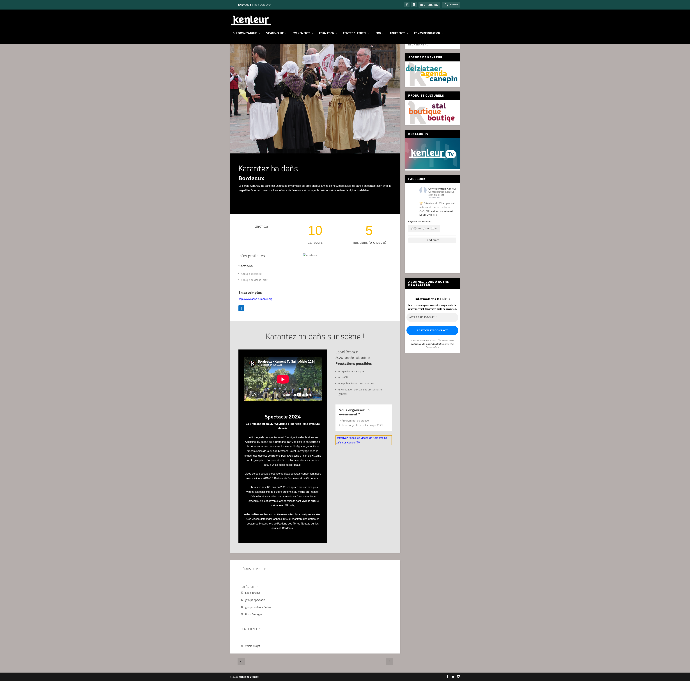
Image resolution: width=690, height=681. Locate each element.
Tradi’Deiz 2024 (263, 4)
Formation (326, 33)
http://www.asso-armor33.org (255, 298)
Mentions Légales (249, 676)
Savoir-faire (275, 33)
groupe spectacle (255, 600)
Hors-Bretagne (253, 614)
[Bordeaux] (310, 255)
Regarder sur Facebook (420, 221)
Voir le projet (252, 646)
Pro (378, 33)
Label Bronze (253, 592)
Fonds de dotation (427, 33)
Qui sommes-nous (245, 33)
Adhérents (397, 33)
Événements (301, 33)
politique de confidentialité (427, 343)
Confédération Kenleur (442, 188)
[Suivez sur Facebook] (241, 308)
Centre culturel (355, 33)
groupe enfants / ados (258, 607)
